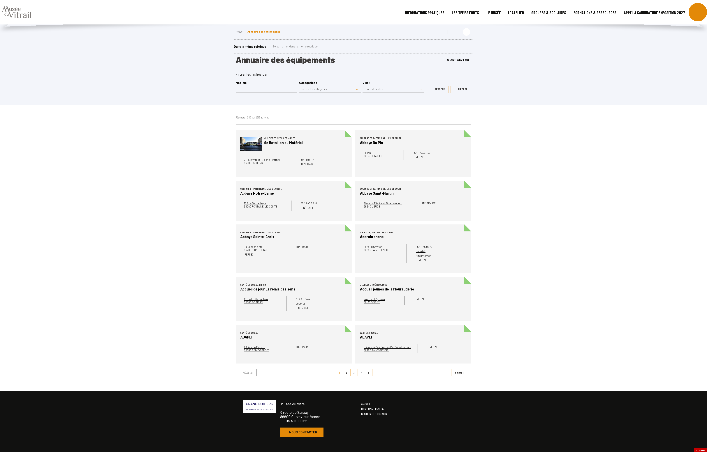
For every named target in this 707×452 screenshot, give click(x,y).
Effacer (440, 89)
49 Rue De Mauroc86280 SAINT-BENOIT (256, 348)
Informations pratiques (424, 12)
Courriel (420, 251)
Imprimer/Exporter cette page (444, 32)
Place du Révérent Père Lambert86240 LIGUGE (383, 205)
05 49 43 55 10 (308, 203)
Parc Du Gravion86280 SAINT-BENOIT (376, 248)
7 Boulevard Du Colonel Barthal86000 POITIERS (262, 161)
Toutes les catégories (314, 89)
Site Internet (423, 255)
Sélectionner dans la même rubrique (295, 46)
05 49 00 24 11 (309, 159)
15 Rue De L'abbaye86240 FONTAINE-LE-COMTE (261, 205)
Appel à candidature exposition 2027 (654, 12)
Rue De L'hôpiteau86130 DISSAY (374, 300)
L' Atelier (516, 12)
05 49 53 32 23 (421, 152)
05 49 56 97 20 (424, 246)
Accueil (240, 31)
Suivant (460, 372)
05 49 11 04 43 (303, 299)
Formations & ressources (595, 12)
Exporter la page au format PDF (451, 32)
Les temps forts (465, 12)
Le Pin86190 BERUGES (373, 154)
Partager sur (466, 32)
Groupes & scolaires (548, 12)
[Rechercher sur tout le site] (698, 12)
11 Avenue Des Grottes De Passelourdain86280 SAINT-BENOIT (387, 348)
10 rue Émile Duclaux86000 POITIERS (256, 300)
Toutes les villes (374, 89)
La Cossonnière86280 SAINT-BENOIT (256, 248)
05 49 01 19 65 (296, 421)
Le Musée (493, 12)
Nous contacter (303, 432)
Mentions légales (372, 409)
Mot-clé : (242, 82)
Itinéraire (308, 164)
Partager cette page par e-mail (459, 32)
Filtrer (462, 89)
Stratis (700, 450)
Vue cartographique (458, 59)
